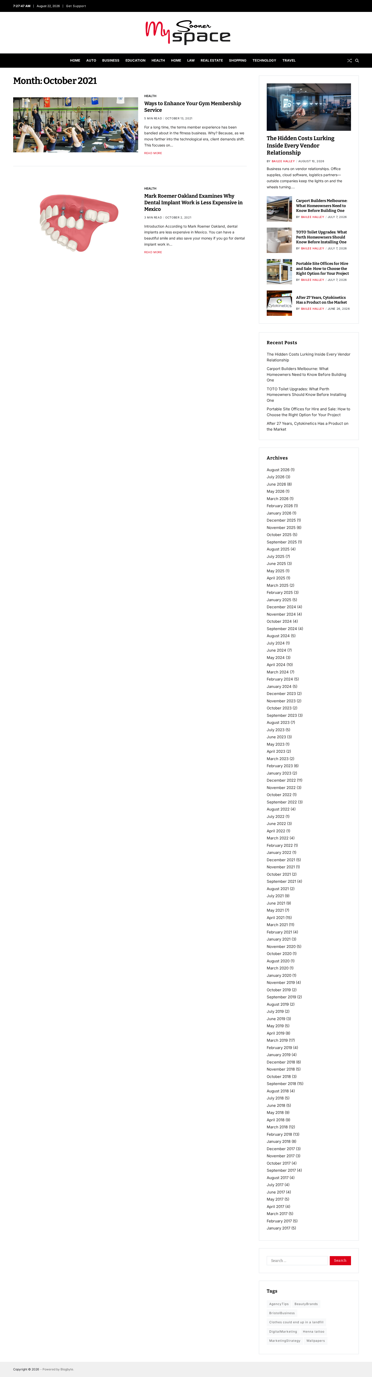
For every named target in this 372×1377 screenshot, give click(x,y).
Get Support (76, 6)
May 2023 (275, 744)
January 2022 (279, 852)
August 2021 (278, 888)
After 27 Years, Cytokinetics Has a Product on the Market (321, 300)
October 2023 (279, 708)
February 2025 (280, 592)
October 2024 (279, 621)
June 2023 (276, 737)
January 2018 (279, 1141)
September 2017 (281, 1170)
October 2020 (279, 953)
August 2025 (278, 549)
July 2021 (275, 895)
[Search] (357, 60)
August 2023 (278, 722)
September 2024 (282, 628)
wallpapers (315, 1341)
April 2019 (275, 1033)
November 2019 (281, 982)
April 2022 (276, 831)
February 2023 (280, 765)
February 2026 (280, 505)
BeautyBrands (306, 1304)
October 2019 (279, 989)
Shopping (237, 60)
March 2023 (277, 758)
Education (136, 60)
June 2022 (276, 823)
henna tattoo (313, 1331)
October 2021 (279, 874)
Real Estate (212, 60)
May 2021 (275, 910)
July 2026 (275, 476)
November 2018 (281, 1069)
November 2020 (281, 946)
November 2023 (281, 701)
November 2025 (281, 527)
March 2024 (278, 672)
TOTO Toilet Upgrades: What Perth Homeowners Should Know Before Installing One (321, 237)
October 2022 (279, 794)
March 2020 (277, 968)
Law (191, 60)
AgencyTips (279, 1304)
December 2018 (281, 1062)
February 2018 (279, 1134)
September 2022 (282, 802)
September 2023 (282, 715)
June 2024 (276, 650)
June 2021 (276, 903)
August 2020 (278, 961)
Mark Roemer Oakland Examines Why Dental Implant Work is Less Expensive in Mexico (193, 202)
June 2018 (276, 1105)
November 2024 (281, 614)
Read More (153, 153)
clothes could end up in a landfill (296, 1322)
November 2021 (281, 867)
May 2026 (275, 491)
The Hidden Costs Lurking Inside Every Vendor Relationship (301, 145)
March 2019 (277, 1040)
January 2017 (278, 1228)
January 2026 (279, 513)
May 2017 (275, 1199)
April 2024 (276, 664)
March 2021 (277, 924)
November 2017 (281, 1155)
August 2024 (278, 635)
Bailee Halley (283, 161)
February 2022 (280, 845)
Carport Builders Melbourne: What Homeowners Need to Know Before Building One (321, 205)
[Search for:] (296, 1261)
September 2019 (281, 997)
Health (158, 60)
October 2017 (279, 1163)
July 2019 (275, 1011)
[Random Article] (349, 60)
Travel (289, 60)
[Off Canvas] (15, 61)
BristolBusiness (282, 1313)
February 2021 (279, 932)
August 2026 (278, 469)
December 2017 (281, 1148)
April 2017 (275, 1206)
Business (110, 60)
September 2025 (282, 542)
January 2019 (279, 1054)
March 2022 (277, 838)
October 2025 (279, 534)
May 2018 (275, 1112)
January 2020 (279, 975)
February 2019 (279, 1047)
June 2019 (276, 1018)
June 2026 (276, 484)
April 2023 (276, 751)
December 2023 (281, 693)
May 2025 (275, 570)
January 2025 (279, 599)
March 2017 (277, 1213)
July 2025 (275, 556)
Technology (264, 60)
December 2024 (281, 606)
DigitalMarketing (283, 1331)
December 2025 (281, 520)
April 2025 (276, 578)
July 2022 (275, 816)
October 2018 (279, 1076)
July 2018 (275, 1098)
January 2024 (279, 686)
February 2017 (279, 1221)
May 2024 (276, 657)
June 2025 (276, 563)
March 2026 (277, 498)
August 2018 (278, 1091)
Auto (91, 60)
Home (75, 60)
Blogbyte (66, 1369)
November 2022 (281, 787)
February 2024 (280, 679)
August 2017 (277, 1177)
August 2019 (278, 1004)
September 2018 (281, 1083)
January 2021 (279, 939)
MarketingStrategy (285, 1341)
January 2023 (279, 773)
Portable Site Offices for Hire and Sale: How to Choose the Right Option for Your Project (322, 268)
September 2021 (281, 881)
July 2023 (275, 729)
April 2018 (275, 1119)
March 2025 (277, 585)
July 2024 (276, 643)
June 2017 (276, 1192)
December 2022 (281, 780)
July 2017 (275, 1184)
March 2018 (277, 1127)
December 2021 (281, 859)
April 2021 (275, 917)
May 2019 (275, 1025)
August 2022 (278, 809)
